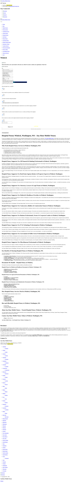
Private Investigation (6, 47)
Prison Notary (5, 38)
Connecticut (5, 368)
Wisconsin (4, 469)
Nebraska (4, 429)
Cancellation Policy (6, 51)
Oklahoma (4, 445)
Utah (3, 460)
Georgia (4, 379)
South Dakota (5, 454)
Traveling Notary (6, 40)
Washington (5, 465)
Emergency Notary (6, 44)
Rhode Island (5, 451)
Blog (3, 26)
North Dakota (5, 442)
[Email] (36, 474)
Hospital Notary (5, 35)
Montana (4, 427)
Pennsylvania (5, 449)
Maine (4, 411)
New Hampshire (6, 433)
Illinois (4, 389)
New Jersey (5, 434)
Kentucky (4, 404)
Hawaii (4, 382)
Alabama (4, 346)
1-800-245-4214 (9, 5)
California (4, 361)
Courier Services (6, 45)
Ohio (3, 443)
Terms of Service (6, 53)
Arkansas (4, 357)
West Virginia (5, 467)
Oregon (4, 447)
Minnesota (4, 422)
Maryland (4, 415)
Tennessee (7, 458)
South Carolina (5, 452)
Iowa (3, 397)
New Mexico (5, 436)
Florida (4, 375)
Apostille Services (6, 31)
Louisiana (4, 407)
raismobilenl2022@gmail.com (13, 6)
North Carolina (5, 440)
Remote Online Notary (7, 42)
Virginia (4, 463)
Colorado (4, 364)
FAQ (3, 54)
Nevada (4, 431)
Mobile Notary (5, 27)
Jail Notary (5, 36)
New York (4, 438)
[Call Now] (36, 472)
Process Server (5, 29)
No (3, 89)
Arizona (4, 353)
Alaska (4, 350)
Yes (3, 88)
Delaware (4, 371)
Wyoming (4, 470)
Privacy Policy (5, 49)
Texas (4, 456)
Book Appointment (5, 132)
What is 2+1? (10, 126)
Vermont (4, 461)
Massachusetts (5, 418)
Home (4, 24)
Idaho (4, 386)
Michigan (4, 420)
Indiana (4, 393)
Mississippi (5, 424)
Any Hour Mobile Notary (49, 138)
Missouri (4, 425)
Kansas (4, 400)
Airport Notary (5, 33)
